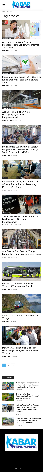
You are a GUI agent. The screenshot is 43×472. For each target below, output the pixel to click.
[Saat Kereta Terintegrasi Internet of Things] (21, 303)
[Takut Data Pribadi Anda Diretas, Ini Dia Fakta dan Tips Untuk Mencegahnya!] (21, 204)
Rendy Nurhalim (7, 120)
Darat (4, 143)
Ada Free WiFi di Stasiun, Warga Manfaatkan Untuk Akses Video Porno (21, 252)
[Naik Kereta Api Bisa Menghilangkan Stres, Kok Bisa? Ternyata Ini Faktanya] (8, 397)
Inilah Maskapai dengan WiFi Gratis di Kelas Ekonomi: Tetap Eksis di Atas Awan (21, 80)
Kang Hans (5, 50)
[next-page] (13, 365)
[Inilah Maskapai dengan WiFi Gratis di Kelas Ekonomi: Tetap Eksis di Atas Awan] (21, 64)
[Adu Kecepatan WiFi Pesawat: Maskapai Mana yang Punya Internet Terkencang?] (21, 29)
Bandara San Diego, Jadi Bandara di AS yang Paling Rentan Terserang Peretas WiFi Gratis (20, 184)
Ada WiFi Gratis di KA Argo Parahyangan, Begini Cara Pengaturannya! (16, 115)
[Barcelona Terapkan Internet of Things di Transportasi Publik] (21, 271)
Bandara (5, 178)
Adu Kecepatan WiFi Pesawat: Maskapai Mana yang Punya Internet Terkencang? (20, 45)
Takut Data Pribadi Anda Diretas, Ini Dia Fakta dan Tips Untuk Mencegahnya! (20, 219)
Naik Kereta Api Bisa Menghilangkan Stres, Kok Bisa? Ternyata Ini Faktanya (27, 396)
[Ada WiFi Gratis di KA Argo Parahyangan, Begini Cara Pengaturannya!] (21, 99)
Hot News (5, 247)
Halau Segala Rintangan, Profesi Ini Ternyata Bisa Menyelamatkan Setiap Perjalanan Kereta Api (27, 385)
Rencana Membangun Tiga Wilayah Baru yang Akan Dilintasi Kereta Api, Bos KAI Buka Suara (28, 421)
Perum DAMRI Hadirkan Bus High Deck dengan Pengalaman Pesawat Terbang (20, 350)
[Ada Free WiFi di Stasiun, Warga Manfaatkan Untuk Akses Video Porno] (21, 239)
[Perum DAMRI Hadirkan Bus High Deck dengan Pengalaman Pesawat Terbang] (21, 335)
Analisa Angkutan (8, 38)
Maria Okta (6, 155)
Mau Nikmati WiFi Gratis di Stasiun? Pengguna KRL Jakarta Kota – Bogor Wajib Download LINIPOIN (20, 149)
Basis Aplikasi (7, 108)
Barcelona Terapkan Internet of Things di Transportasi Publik (18, 285)
